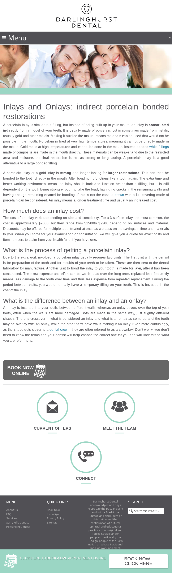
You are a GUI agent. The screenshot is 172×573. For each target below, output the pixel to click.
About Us (12, 510)
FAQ (8, 514)
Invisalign (53, 514)
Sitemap (52, 522)
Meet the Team (119, 428)
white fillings (159, 147)
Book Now (53, 510)
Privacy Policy (55, 518)
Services (11, 518)
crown (120, 195)
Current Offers (52, 428)
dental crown (60, 329)
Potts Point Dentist (18, 527)
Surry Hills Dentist (17, 522)
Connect (86, 478)
